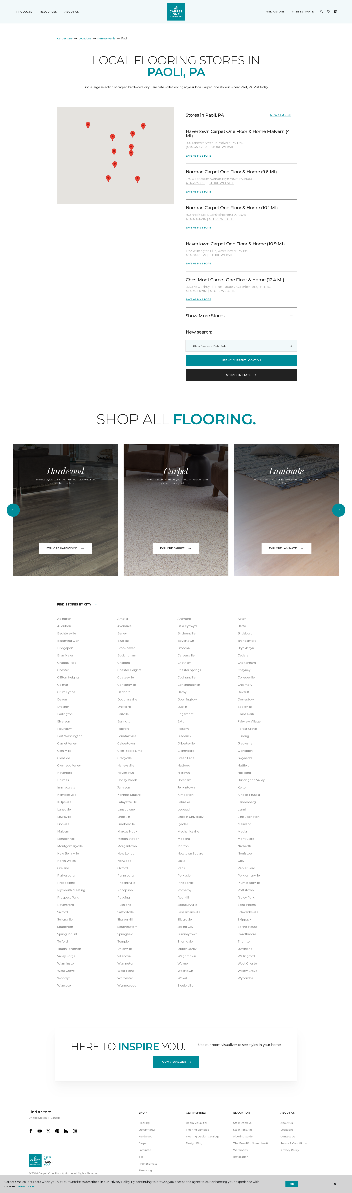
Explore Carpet (172, 548)
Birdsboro (245, 633)
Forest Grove (247, 729)
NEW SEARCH (280, 115)
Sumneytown (187, 934)
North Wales (66, 861)
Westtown (185, 971)
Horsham (184, 780)
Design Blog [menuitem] (194, 1143)
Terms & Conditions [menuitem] (293, 1143)
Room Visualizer (173, 1061)
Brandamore (247, 641)
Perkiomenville (249, 875)
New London (126, 853)
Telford (62, 941)
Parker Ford (246, 868)
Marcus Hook (127, 831)
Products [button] (24, 11)
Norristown (246, 853)
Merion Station (128, 839)
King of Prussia (249, 795)
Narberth (244, 846)
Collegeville (246, 677)
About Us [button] (72, 11)
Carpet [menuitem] (143, 1143)
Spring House (248, 927)
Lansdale (64, 809)
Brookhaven (126, 648)
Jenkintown (186, 787)
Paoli (181, 868)
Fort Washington (69, 736)
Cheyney (244, 670)
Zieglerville (185, 985)
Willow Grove (247, 971)
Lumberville (126, 824)
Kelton (242, 787)
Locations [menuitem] (287, 1129)
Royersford (65, 905)
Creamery (245, 685)
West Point (125, 971)
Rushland (124, 905)
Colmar (62, 685)
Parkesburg (66, 875)
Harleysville (125, 765)
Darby (181, 692)
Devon (62, 699)
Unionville (124, 949)
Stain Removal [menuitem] (242, 1123)
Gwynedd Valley (69, 765)
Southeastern (127, 927)
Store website (223, 147)
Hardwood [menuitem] (145, 1136)
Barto (242, 626)
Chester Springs (189, 670)
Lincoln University (190, 817)
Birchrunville (186, 633)
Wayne (182, 963)
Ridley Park (246, 897)
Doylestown (247, 699)
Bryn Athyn (246, 648)
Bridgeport (65, 648)
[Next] (338, 510)
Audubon (64, 626)
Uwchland (245, 949)
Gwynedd (245, 758)
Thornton (245, 941)
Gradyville (124, 758)
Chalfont (123, 663)
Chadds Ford (66, 663)
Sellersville (65, 919)
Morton (183, 846)
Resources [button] (48, 11)
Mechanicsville (188, 831)
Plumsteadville (249, 883)
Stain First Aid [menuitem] (242, 1129)
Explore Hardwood (61, 548)
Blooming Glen (68, 641)
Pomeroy (184, 890)
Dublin (182, 707)
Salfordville (125, 912)
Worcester (125, 978)
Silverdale (184, 919)
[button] (321, 12)
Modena (183, 839)
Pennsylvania (106, 38)
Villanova (124, 956)
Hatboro (183, 765)
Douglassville (127, 699)
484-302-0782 (196, 291)
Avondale (124, 626)
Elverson (63, 721)
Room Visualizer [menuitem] (196, 1123)
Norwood (124, 861)
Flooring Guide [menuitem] (243, 1136)
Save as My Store (198, 155)
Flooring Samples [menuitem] (197, 1129)
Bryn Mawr (65, 655)
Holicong (244, 773)
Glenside (63, 758)
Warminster (66, 963)
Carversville (186, 655)
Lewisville (64, 817)
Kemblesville (66, 795)
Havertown (125, 773)
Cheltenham (247, 663)
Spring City (185, 927)
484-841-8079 (196, 255)
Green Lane (185, 758)
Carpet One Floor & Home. (55, 1173)
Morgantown (127, 846)
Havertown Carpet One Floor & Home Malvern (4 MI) (238, 133)
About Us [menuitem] (286, 1123)
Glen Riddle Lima (129, 751)
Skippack (244, 919)
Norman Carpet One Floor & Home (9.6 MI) (231, 171)
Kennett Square (129, 795)
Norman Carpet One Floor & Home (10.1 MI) (232, 207)
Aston (242, 619)
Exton (181, 721)
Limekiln (123, 817)
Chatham (184, 663)
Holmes (63, 780)
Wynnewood (126, 985)
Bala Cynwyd (187, 626)
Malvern (63, 831)
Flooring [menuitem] (144, 1123)
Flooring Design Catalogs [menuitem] (202, 1136)
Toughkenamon (69, 949)
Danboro (124, 692)
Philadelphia (66, 883)
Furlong (243, 736)
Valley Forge (66, 956)
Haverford (64, 773)
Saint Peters (247, 905)
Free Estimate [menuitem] (148, 1163)
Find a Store (275, 11)
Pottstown (246, 890)
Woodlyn (64, 978)
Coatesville (125, 677)
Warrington (125, 963)
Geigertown (126, 743)
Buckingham (126, 655)
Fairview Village (249, 721)
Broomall (184, 648)
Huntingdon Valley (251, 780)
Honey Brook (127, 780)
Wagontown (186, 956)
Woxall (182, 978)
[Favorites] (328, 12)
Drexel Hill (124, 707)
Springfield (125, 934)
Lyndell (182, 824)
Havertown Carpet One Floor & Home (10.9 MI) (235, 243)
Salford (62, 912)
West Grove (66, 971)
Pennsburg (125, 875)
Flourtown (64, 729)
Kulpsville (64, 802)
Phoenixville (126, 883)
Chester (63, 670)
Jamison (123, 787)
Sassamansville (188, 912)
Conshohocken (188, 685)
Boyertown (185, 641)
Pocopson (125, 890)
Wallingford (246, 956)
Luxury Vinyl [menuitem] (147, 1129)
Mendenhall (66, 839)
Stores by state (238, 375)
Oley (241, 861)
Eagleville (245, 707)
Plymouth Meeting (71, 890)
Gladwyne (245, 743)
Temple (123, 941)
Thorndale (185, 941)
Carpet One (65, 38)
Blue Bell (123, 641)
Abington (64, 619)
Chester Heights (129, 670)
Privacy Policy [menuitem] (289, 1150)
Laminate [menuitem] (145, 1150)
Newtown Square (190, 853)
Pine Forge (185, 883)
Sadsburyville (187, 905)
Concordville (126, 685)
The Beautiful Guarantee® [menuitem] (250, 1143)
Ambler (122, 619)
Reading (123, 897)
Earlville (123, 714)
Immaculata (66, 787)
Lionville (63, 824)
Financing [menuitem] (145, 1170)
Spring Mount (67, 934)
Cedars (243, 655)
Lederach (184, 809)
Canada (55, 1117)
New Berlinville (68, 853)
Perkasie (183, 875)
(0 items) (335, 11)
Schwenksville (248, 912)
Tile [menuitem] (141, 1157)
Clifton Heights (68, 677)
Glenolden (245, 751)
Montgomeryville (70, 846)
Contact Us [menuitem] (287, 1136)
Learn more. (25, 1186)
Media (242, 831)
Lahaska (183, 802)
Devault (243, 692)
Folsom (183, 729)
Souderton (65, 927)
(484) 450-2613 (196, 147)
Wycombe (245, 978)
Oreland (63, 868)
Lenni (242, 809)
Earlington (65, 714)
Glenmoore (185, 751)
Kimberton (185, 795)
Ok (292, 1184)
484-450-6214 (196, 219)
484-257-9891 (195, 183)
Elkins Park (246, 714)
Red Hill (183, 897)
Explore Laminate (283, 548)
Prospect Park (68, 897)
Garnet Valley (67, 743)
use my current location (241, 360)
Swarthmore (247, 934)
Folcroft (123, 729)
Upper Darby (187, 949)
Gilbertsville (186, 743)
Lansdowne (126, 809)
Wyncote (64, 985)
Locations (84, 38)
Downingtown (188, 699)
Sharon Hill (125, 919)
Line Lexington (249, 817)
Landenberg (247, 802)
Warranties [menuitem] (240, 1150)
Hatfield (244, 765)
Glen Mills (64, 751)
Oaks (181, 861)
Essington (124, 721)
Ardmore (184, 619)
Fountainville (126, 736)
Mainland (244, 824)
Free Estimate (303, 11)
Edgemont (185, 714)
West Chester (248, 963)
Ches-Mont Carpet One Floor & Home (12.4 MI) (235, 279)
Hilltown (183, 773)
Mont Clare (246, 839)
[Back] (13, 510)
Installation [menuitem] (240, 1157)
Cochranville (186, 677)
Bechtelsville (66, 633)
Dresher (63, 707)
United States (38, 1117)
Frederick (184, 736)
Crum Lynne (66, 692)
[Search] (291, 346)
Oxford (122, 868)
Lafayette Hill (127, 802)
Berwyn (123, 633)
